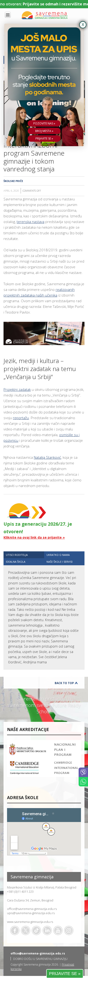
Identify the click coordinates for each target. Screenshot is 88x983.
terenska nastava (30, 221)
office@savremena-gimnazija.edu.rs (32, 909)
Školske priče (13, 181)
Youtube (58, 930)
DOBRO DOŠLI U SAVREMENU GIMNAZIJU (40, 959)
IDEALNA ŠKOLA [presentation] (15, 561)
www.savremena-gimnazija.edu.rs (30, 922)
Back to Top (64, 683)
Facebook (15, 930)
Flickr (69, 930)
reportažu (21, 417)
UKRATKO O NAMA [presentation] (58, 555)
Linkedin (47, 930)
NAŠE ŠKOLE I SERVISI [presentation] (59, 561)
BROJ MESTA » (44, 131)
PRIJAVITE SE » (64, 973)
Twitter (25, 930)
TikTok (36, 930)
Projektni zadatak (17, 389)
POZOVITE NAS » (44, 123)
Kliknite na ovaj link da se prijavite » (34, 537)
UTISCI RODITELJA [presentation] (17, 555)
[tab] (24, 554)
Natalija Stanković (47, 457)
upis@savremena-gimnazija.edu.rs (31, 913)
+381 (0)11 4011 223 (20, 891)
